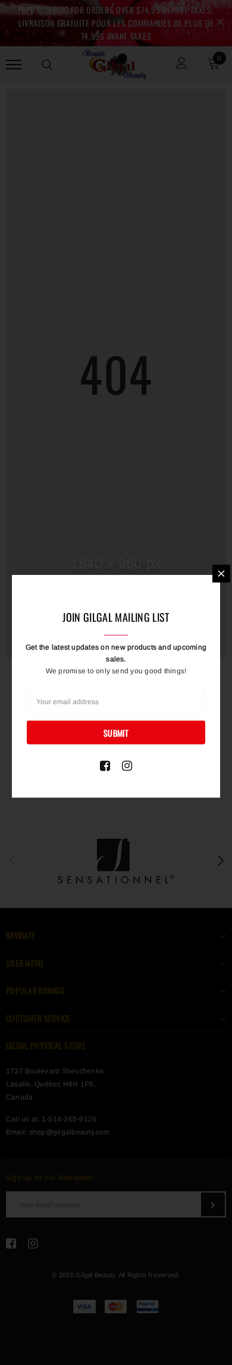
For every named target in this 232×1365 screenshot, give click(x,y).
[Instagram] (127, 765)
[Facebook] (105, 765)
